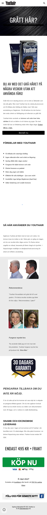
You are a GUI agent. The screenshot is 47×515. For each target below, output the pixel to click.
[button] (2, 3)
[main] (23, 21)
